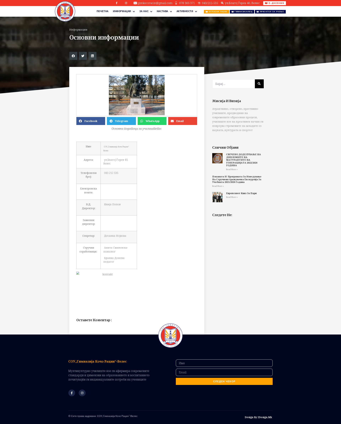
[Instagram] (126, 3)
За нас (144, 11)
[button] (73, 56)
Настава (162, 11)
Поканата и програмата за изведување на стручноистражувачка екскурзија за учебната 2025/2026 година (236, 179)
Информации (122, 11)
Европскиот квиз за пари (241, 193)
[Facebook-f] (117, 3)
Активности (185, 11)
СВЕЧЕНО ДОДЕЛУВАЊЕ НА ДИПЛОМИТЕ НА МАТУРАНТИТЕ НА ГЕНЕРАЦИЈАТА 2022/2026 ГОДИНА (243, 160)
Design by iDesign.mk (258, 417)
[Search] (259, 83)
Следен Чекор (224, 381)
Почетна (103, 11)
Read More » (232, 169)
